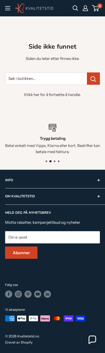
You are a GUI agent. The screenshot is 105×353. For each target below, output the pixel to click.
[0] (96, 8)
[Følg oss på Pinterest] (28, 294)
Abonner (21, 252)
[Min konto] (85, 8)
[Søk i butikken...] (93, 78)
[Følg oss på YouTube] (37, 294)
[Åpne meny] (7, 8)
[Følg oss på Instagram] (18, 294)
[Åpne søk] (75, 8)
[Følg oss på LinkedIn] (47, 294)
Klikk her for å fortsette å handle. (52, 94)
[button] (92, 340)
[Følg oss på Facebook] (8, 294)
